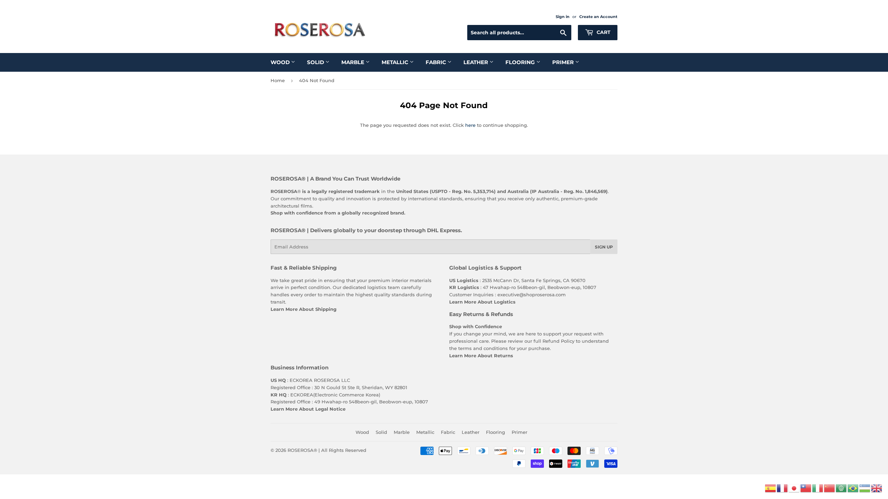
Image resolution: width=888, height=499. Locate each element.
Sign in (563, 16)
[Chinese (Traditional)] (806, 487)
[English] (877, 487)
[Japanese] (794, 487)
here (470, 125)
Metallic (396, 62)
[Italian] (818, 487)
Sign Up (604, 247)
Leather (476, 62)
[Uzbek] (865, 487)
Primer (563, 62)
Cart (602, 32)
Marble (353, 62)
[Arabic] (841, 487)
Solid (316, 62)
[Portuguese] (853, 487)
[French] (782, 487)
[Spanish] (771, 487)
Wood (281, 62)
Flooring (520, 62)
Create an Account (598, 16)
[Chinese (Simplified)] (830, 487)
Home (278, 80)
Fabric (436, 62)
